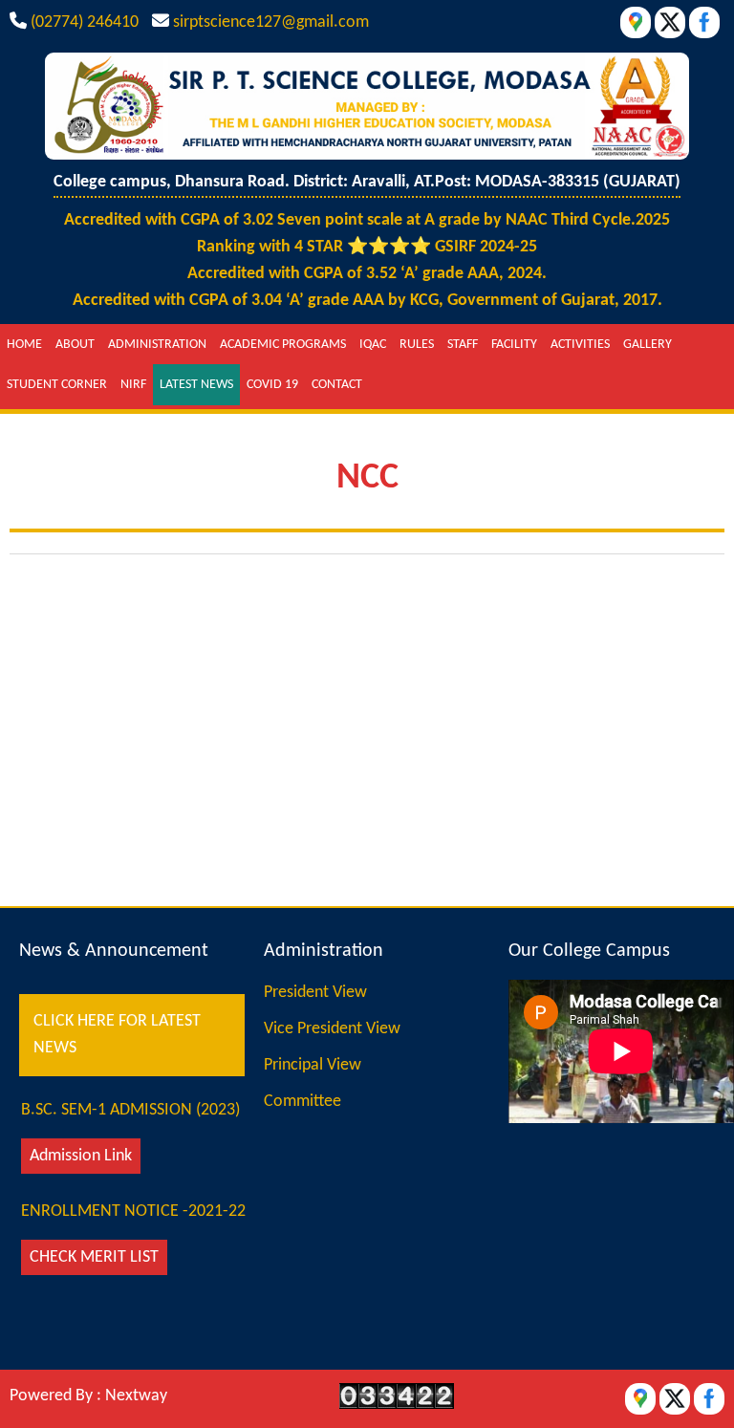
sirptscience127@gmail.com (271, 22)
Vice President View (332, 1029)
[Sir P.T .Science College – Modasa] (366, 155)
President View (315, 993)
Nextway (136, 1396)
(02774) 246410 (85, 22)
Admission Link (81, 1156)
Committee (302, 1102)
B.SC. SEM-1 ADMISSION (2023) (130, 1110)
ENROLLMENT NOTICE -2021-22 (133, 1211)
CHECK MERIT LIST (94, 1257)
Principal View (312, 1065)
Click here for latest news (117, 1034)
